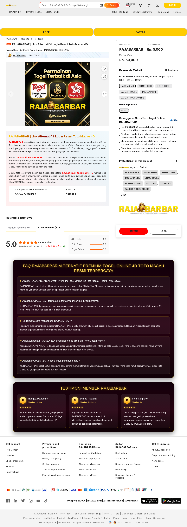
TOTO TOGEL (125, 522)
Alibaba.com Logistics (89, 464)
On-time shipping (50, 464)
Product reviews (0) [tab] (19, 227)
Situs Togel (127, 513)
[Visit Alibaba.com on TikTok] (46, 501)
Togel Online (79, 513)
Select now (171, 70)
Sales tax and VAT (87, 469)
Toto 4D (108, 513)
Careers (156, 466)
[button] (101, 5)
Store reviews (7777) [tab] (50, 227)
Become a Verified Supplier (128, 464)
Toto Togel (38, 39)
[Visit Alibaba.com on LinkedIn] (15, 501)
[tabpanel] (57, 244)
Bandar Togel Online (145, 513)
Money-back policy (51, 458)
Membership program (89, 458)
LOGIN (46, 32)
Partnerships (121, 469)
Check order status (15, 461)
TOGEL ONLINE (140, 522)
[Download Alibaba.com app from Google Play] (171, 501)
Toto (117, 513)
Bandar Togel (95, 513)
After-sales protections (53, 469)
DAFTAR (140, 32)
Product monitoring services (56, 475)
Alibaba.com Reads (88, 475)
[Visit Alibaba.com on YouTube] (38, 501)
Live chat (10, 455)
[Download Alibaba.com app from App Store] (150, 501)
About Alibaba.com (161, 450)
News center (158, 461)
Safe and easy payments (54, 453)
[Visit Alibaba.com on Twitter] (23, 501)
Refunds (10, 466)
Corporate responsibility (163, 455)
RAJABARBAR (11, 39)
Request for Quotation (90, 453)
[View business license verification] (110, 522)
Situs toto (53, 513)
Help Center (12, 450)
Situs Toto (25, 39)
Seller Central (122, 458)
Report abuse (12, 472)
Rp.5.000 (56, 50)
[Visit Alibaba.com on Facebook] (8, 501)
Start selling (121, 453)
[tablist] (57, 227)
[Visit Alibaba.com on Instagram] (31, 501)
